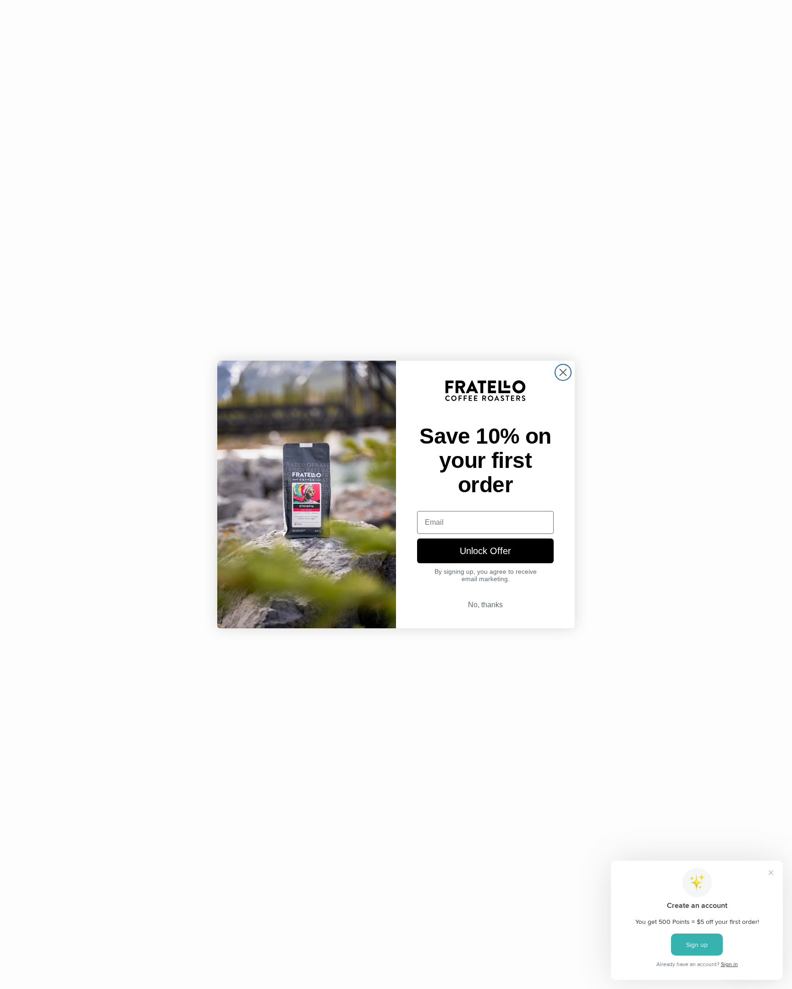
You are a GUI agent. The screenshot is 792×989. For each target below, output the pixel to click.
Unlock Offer (485, 551)
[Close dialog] (563, 372)
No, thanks (485, 605)
